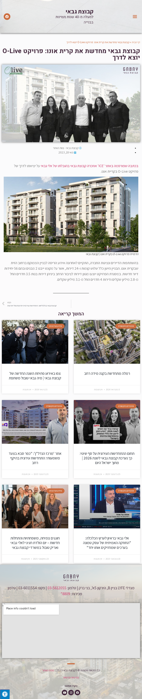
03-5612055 (57, 587)
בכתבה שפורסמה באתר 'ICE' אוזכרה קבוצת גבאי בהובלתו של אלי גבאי (89, 165)
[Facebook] (7, 16)
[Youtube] (64, 692)
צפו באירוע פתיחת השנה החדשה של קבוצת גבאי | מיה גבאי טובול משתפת (35, 375)
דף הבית (136, 42)
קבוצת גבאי (79, 11)
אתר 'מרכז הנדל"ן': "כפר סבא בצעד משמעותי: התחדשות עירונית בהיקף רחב (35, 458)
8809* (65, 593)
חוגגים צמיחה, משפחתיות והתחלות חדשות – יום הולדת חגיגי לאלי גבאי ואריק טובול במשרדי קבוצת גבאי (35, 543)
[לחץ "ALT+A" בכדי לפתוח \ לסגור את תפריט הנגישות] (5, 694)
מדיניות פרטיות (71, 677)
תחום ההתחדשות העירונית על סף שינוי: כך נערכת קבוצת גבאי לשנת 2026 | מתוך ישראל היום (107, 458)
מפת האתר (48, 670)
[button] (134, 16)
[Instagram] (71, 692)
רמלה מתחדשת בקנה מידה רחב (107, 373)
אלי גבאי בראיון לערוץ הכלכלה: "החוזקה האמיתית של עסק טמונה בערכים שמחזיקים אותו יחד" (107, 543)
